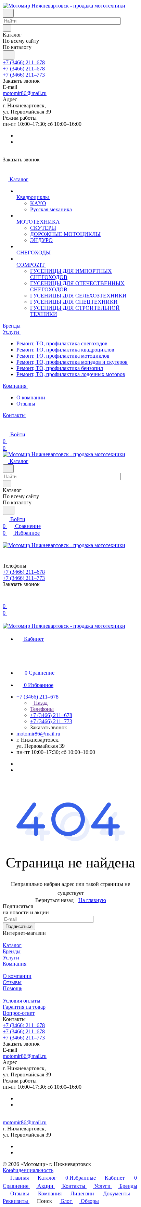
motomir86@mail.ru (25, 93)
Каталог (12, 945)
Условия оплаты (21, 1001)
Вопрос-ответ (19, 1013)
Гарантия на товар (24, 1007)
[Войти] (6, 599)
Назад (40, 703)
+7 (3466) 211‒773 (24, 75)
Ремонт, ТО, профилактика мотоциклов (63, 356)
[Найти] (8, 54)
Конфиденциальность (28, 1170)
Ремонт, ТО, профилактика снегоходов (61, 343)
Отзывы (25, 404)
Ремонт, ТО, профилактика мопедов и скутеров (72, 362)
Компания (14, 964)
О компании (30, 397)
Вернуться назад (54, 900)
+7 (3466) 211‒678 (24, 62)
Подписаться (19, 926)
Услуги (11, 957)
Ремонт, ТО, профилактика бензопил (59, 368)
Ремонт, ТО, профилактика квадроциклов (65, 350)
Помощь (12, 988)
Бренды (12, 951)
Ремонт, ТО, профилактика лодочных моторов (70, 374)
